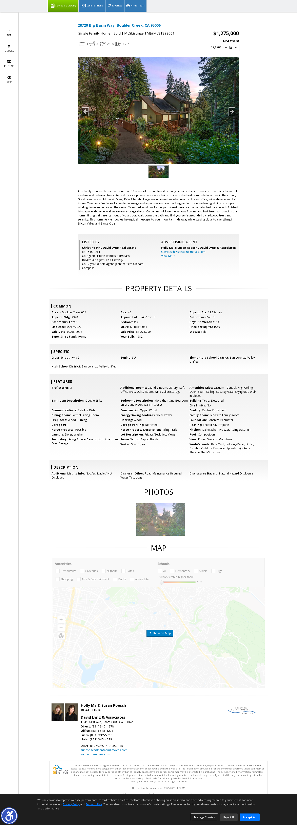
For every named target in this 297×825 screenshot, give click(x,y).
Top (9, 35)
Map (9, 81)
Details (9, 50)
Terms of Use (94, 804)
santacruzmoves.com (95, 754)
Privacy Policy (71, 804)
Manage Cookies (204, 817)
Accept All (249, 817)
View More (168, 256)
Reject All (228, 817)
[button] (9, 816)
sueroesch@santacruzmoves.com (183, 252)
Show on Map (161, 633)
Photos (9, 66)
